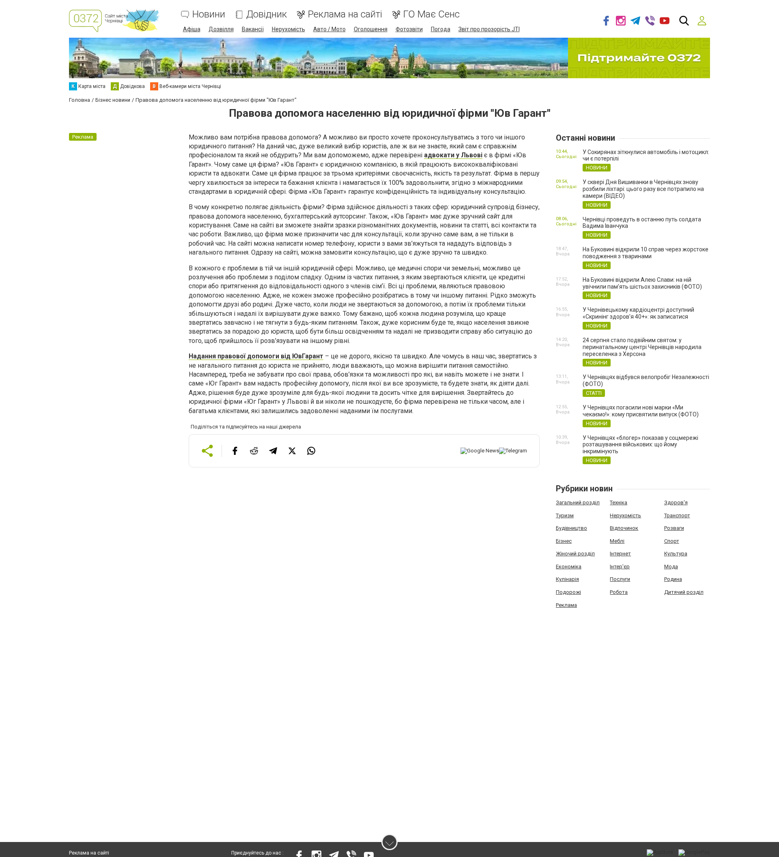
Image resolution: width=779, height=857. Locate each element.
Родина (673, 579)
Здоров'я (676, 502)
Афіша (191, 29)
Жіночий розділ (575, 554)
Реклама (566, 605)
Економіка (568, 566)
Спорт (671, 541)
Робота (619, 592)
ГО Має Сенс (431, 14)
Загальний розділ (578, 502)
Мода (671, 566)
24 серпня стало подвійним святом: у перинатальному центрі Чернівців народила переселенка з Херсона (642, 347)
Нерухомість (288, 29)
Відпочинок (624, 528)
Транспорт (677, 515)
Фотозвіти (409, 29)
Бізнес (564, 541)
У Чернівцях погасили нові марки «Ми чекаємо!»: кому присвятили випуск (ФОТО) (641, 411)
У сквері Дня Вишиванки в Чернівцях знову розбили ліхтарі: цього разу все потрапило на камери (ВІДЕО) (643, 189)
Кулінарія (567, 579)
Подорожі (568, 592)
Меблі (617, 541)
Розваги (674, 528)
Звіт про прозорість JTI (489, 29)
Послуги (620, 579)
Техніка (618, 502)
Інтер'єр (620, 566)
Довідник (266, 14)
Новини (208, 14)
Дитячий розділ (684, 592)
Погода (440, 29)
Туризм (565, 515)
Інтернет (620, 554)
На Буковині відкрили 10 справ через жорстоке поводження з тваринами (645, 252)
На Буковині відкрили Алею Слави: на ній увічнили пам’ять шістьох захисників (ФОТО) (642, 283)
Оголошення (370, 29)
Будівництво (571, 528)
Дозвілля (221, 29)
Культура (675, 554)
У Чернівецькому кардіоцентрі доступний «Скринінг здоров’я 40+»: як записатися (638, 313)
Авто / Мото (329, 29)
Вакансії (253, 29)
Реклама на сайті (345, 14)
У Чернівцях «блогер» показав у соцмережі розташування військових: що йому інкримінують (640, 445)
